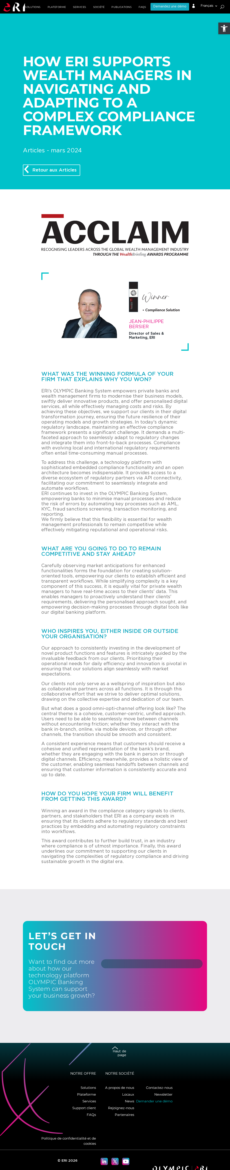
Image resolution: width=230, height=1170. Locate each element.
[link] (224, 28)
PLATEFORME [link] (57, 7)
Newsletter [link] (163, 1094)
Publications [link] (121, 7)
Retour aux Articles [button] (54, 170)
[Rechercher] (222, 7)
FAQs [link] (142, 7)
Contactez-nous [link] (159, 1087)
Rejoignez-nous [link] (121, 1108)
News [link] (129, 1101)
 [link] (194, 6)
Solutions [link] (88, 1087)
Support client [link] (84, 1108)
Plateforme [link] (86, 1094)
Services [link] (89, 1101)
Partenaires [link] (124, 1115)
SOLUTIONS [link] (33, 7)
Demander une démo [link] (154, 1101)
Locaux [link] (128, 1094)
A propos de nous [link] (119, 1087)
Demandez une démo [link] (169, 6)
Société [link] (99, 7)
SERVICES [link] (79, 7)
